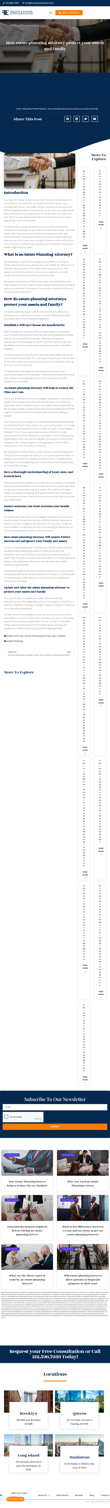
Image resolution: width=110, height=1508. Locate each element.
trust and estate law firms (74, 1310)
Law (54, 635)
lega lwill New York (17, 1292)
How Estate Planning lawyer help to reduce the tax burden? (84, 205)
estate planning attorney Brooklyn (67, 1312)
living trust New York (76, 1292)
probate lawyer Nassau (11, 1300)
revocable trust (42, 1304)
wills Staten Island (33, 1310)
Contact (105, 1495)
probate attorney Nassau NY (59, 1296)
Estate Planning (15, 641)
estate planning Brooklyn (16, 1312)
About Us (42, 1495)
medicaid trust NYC (48, 1294)
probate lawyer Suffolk (76, 1300)
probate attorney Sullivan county (45, 1298)
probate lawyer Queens (23, 1300)
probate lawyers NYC (49, 1300)
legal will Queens (33, 1292)
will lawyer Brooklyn (20, 1306)
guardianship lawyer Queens (70, 1315)
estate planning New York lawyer (85, 1312)
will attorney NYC (91, 1304)
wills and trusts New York (16, 1308)
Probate (61, 635)
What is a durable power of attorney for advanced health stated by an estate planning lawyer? (84, 813)
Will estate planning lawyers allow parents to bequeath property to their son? (100, 424)
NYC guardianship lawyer (12, 1296)
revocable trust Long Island (89, 1302)
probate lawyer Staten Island (62, 1300)
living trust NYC (86, 1292)
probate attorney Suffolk (30, 1298)
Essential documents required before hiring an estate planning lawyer (84, 298)
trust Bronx (48, 1304)
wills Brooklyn (64, 1308)
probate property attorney (49, 1302)
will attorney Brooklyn (57, 1304)
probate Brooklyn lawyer (76, 1298)
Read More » (85, 248)
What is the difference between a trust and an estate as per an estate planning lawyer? (100, 310)
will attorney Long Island (69, 1304)
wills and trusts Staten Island (53, 1308)
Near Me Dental (100, 1315)
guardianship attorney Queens (77, 1314)
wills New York (25, 1310)
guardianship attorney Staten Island (95, 1314)
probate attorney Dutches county (27, 1296)
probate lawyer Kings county (90, 1298)
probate (42, 398)
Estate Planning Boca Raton (74, 1308)
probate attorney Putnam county (92, 1296)
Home (18, 109)
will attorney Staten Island (7, 1306)
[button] (50, 12)
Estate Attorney (15, 635)
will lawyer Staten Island (73, 1306)
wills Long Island (17, 1310)
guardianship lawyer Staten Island (87, 1315)
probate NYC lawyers (36, 1302)
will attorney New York (81, 1304)
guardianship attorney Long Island (30, 1314)
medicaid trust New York (36, 1294)
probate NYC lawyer (25, 1302)
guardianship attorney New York (47, 1314)
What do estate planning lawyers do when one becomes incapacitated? (100, 801)
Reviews (79, 1495)
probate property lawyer (62, 1302)
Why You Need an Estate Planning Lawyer (100, 193)
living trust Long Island (65, 1292)
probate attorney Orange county (75, 1296)
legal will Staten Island (44, 1292)
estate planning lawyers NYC (45, 1310)
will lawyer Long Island (31, 1306)
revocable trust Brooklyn (75, 1302)
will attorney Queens (102, 1304)
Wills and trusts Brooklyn (96, 1306)
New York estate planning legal (88, 1294)
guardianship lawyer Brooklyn (8, 1315)
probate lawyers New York (36, 1300)
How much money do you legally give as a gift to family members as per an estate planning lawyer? (84, 542)
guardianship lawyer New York (41, 1315)
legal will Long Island (6, 1292)
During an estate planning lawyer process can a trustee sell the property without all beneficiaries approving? (84, 679)
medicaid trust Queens (59, 1294)
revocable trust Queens (31, 1304)
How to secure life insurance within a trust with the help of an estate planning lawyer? (100, 935)
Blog (92, 1495)
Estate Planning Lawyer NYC (56, 1315)
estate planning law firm (21, 14)
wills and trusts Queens (40, 1308)
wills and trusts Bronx (84, 1306)
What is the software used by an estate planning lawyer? (84, 1038)
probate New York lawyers (60, 1310)
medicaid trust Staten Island (73, 1294)
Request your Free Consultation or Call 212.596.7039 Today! (55, 1354)
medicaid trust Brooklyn (11, 1294)
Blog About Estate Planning (34, 109)
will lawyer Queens (61, 1306)
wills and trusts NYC (28, 1308)
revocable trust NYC (20, 1304)
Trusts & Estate (21, 11)
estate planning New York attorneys (50, 1312)
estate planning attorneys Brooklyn (89, 1310)
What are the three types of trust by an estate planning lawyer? (84, 419)
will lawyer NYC (52, 1306)
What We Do (62, 1495)
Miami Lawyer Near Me (87, 1308)
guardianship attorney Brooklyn (14, 1314)
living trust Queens (94, 1292)
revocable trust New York (7, 1304)
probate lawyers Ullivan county (90, 1300)
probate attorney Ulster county (62, 1298)
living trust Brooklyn (55, 1292)
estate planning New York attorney (32, 1312)
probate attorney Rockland (17, 1298)
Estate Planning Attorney (37, 635)
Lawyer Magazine (98, 1308)
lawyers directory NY (101, 1302)
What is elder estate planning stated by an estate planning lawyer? (100, 655)
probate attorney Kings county (44, 1296)
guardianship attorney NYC (63, 1314)
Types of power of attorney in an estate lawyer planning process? (84, 922)
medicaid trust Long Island (23, 1294)
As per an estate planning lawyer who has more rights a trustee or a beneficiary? (100, 532)
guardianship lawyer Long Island (25, 1315)
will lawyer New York (42, 1306)
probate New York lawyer (13, 1302)
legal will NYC (25, 1292)
